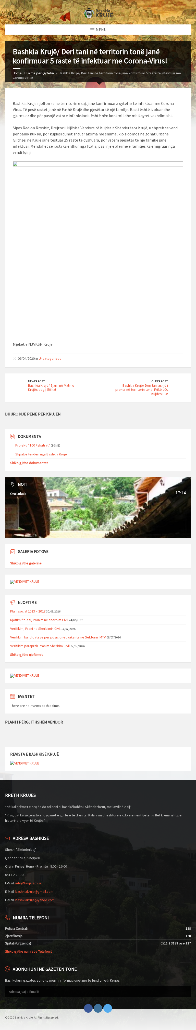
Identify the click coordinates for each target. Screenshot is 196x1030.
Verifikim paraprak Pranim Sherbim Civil (40, 646)
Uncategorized (50, 358)
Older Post (159, 381)
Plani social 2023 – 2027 (27, 611)
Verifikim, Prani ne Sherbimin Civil (35, 628)
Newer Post (36, 381)
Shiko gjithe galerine (26, 563)
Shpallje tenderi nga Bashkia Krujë (41, 454)
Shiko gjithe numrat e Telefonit (28, 951)
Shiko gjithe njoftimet (26, 654)
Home (17, 73)
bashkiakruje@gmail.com (34, 891)
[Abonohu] (186, 992)
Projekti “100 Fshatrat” (32, 445)
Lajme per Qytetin (40, 73)
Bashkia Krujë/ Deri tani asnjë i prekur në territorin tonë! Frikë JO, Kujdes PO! (141, 389)
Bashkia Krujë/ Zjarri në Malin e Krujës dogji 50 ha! (51, 387)
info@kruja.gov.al (28, 883)
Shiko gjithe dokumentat (29, 463)
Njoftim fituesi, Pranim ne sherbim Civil (39, 620)
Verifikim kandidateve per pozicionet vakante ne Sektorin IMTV (58, 637)
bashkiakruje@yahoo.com (35, 900)
